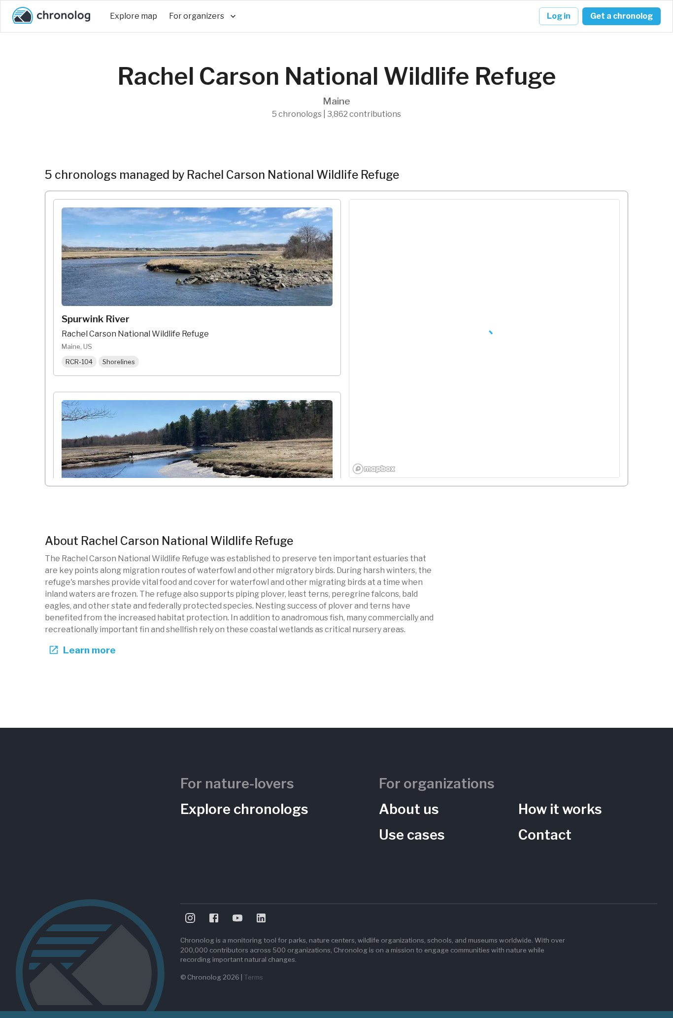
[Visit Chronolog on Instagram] (190, 918)
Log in (559, 16)
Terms (253, 977)
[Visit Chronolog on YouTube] (237, 918)
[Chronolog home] (51, 16)
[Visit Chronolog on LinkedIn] (261, 918)
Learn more (89, 650)
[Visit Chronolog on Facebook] (214, 918)
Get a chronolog (621, 16)
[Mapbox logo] (374, 469)
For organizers (196, 16)
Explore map (133, 16)
